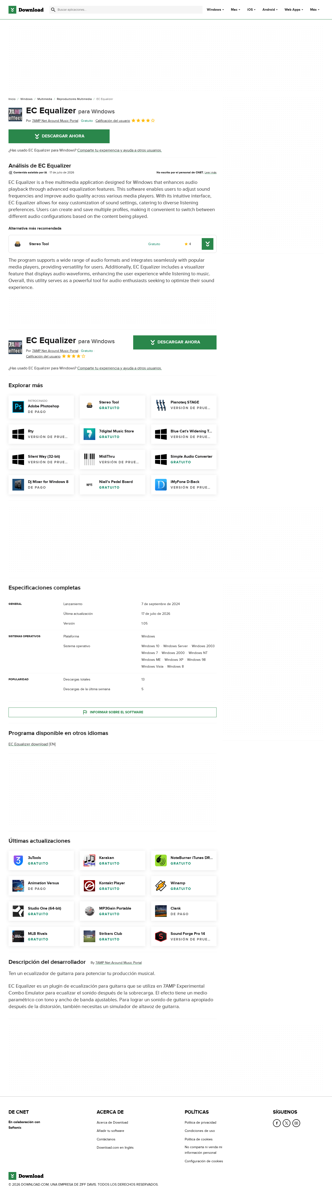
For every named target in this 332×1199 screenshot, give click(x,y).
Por (52, 121)
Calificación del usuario (113, 121)
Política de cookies (199, 1139)
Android (268, 9)
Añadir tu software (110, 1131)
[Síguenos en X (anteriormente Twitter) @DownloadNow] (286, 1123)
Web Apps (292, 9)
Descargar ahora (63, 136)
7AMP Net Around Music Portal (119, 963)
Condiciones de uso (200, 1131)
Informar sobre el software (116, 712)
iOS (250, 9)
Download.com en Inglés (115, 1147)
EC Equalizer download (28, 744)
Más (313, 10)
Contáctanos (106, 1139)
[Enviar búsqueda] (53, 10)
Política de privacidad (200, 1122)
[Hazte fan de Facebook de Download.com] (277, 1123)
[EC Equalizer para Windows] (15, 114)
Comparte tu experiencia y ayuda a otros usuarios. (119, 150)
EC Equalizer (70, 110)
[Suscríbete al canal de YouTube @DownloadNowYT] (296, 1123)
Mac (234, 9)
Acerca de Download (112, 1122)
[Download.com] (26, 10)
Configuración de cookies (204, 1161)
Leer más (211, 172)
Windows (214, 9)
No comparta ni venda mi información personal (203, 1150)
